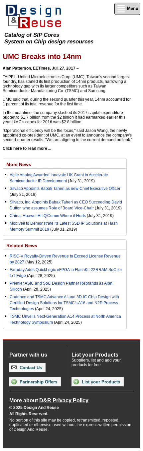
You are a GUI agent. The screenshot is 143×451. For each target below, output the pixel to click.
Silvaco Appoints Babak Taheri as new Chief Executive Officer (65, 188)
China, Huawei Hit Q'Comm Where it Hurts (48, 215)
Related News (21, 245)
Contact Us (30, 367)
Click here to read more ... (27, 148)
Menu (132, 8)
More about (48, 400)
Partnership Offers (37, 381)
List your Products (100, 381)
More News (18, 164)
